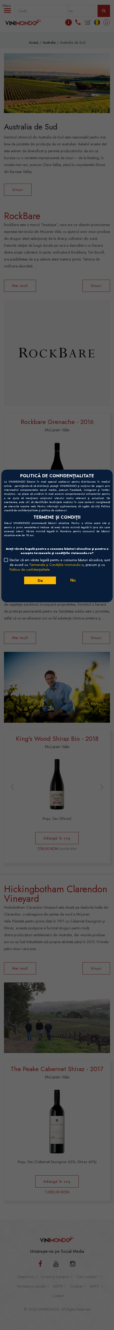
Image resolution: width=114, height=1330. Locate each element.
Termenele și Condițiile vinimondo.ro (56, 564)
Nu (73, 580)
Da (39, 580)
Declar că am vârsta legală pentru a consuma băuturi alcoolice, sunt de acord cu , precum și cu (60, 565)
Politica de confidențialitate (30, 569)
